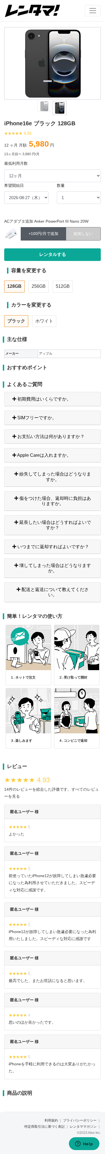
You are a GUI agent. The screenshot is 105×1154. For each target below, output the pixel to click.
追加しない (83, 233)
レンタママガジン (83, 1127)
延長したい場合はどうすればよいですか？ (54, 525)
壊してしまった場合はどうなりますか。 (54, 568)
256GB (39, 286)
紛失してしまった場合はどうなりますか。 (54, 477)
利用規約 (51, 1120)
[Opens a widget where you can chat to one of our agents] (84, 1144)
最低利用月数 (16, 163)
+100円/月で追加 (43, 233)
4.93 (27, 133)
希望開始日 (14, 185)
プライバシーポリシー (80, 1120)
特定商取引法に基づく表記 (44, 1127)
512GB (63, 286)
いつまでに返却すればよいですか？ (52, 546)
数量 (61, 185)
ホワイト (44, 321)
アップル (45, 353)
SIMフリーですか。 (36, 417)
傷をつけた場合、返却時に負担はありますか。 (54, 501)
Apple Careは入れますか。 (43, 455)
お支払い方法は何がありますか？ (50, 436)
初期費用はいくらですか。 (43, 399)
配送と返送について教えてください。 (54, 592)
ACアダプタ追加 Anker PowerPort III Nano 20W (46, 221)
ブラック (16, 321)
